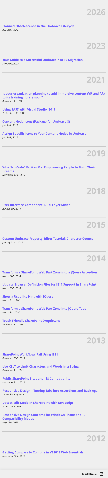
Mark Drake (89, 474)
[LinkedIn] (101, 474)
